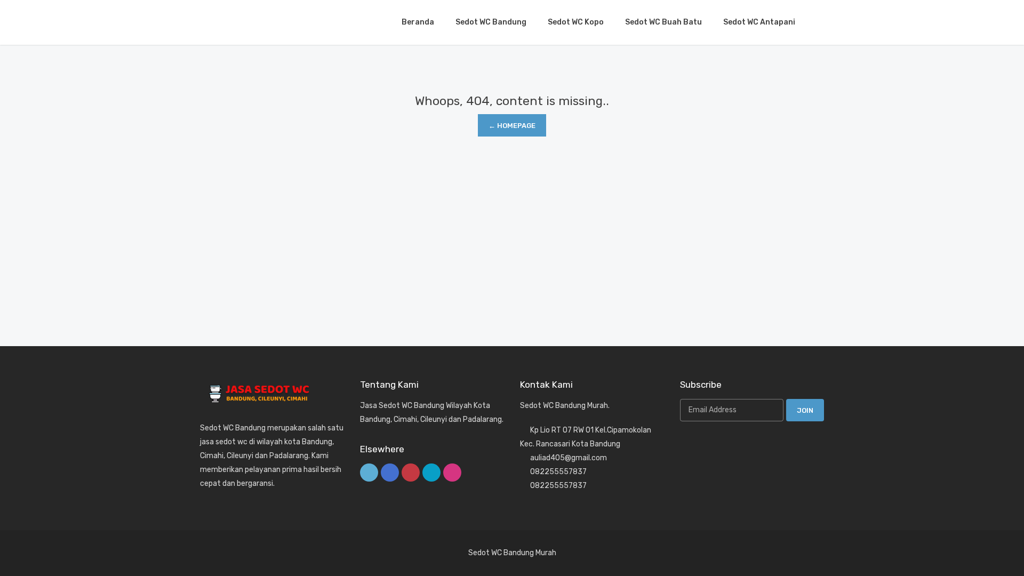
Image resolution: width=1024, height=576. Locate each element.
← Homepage (512, 126)
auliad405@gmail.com (568, 457)
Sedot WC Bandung (490, 22)
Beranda (418, 22)
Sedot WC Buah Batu (663, 22)
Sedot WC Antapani (759, 22)
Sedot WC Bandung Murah (512, 552)
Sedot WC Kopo (576, 22)
